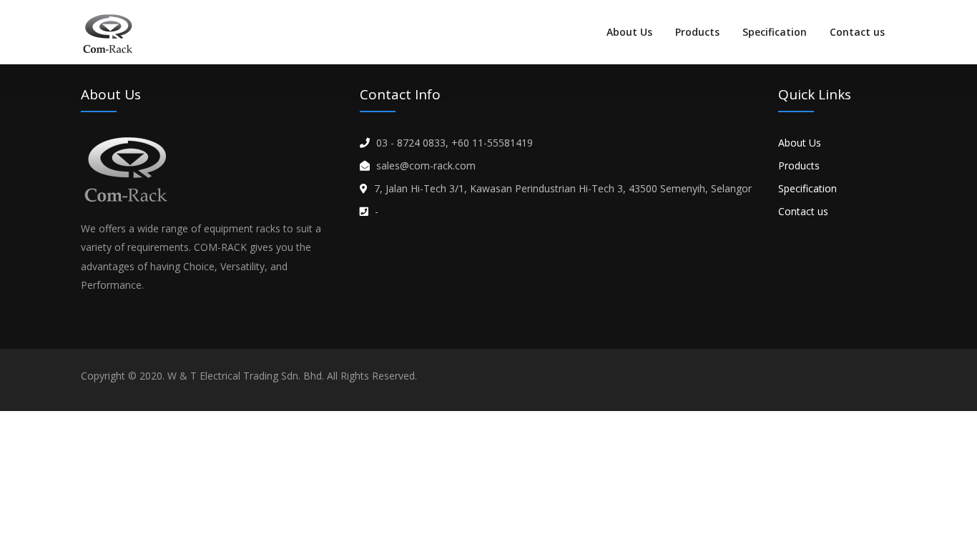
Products (697, 32)
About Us (629, 32)
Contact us (857, 32)
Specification (774, 32)
